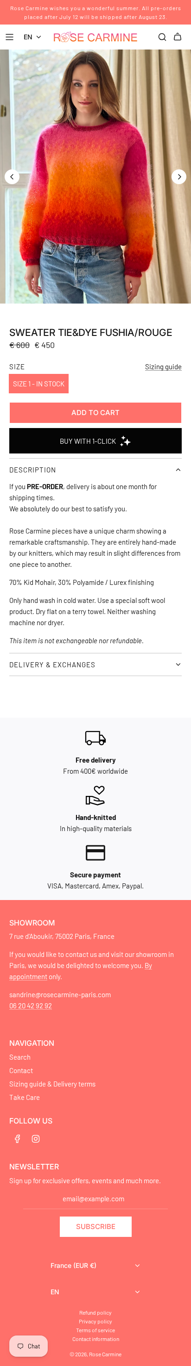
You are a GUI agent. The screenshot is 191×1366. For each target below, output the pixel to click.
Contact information (95, 1338)
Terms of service (95, 1330)
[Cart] (179, 37)
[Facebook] (17, 1139)
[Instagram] (35, 1139)
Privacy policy (95, 1321)
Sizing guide (163, 366)
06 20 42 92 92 (30, 1005)
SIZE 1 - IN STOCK (38, 383)
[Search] (162, 37)
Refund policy (95, 1312)
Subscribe (95, 1226)
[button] (12, 176)
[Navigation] (10, 37)
